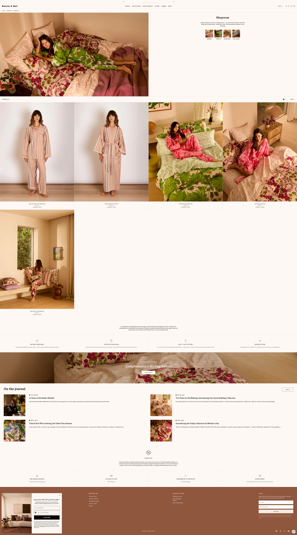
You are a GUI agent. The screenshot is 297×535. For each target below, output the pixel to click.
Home (3, 10)
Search (91, 506)
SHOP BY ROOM (136, 6)
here (189, 481)
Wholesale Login (177, 496)
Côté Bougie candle (143, 1)
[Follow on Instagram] (280, 531)
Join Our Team (93, 503)
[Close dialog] (60, 495)
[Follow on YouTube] (288, 531)
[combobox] (37, 512)
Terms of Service (93, 498)
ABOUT (170, 6)
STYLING (157, 6)
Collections (9, 10)
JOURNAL (163, 6)
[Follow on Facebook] (276, 531)
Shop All (127, 6)
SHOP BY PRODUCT (147, 6)
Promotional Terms (94, 501)
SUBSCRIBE (46, 517)
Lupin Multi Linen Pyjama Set (37, 311)
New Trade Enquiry (178, 503)
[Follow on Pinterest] (284, 531)
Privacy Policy (93, 496)
